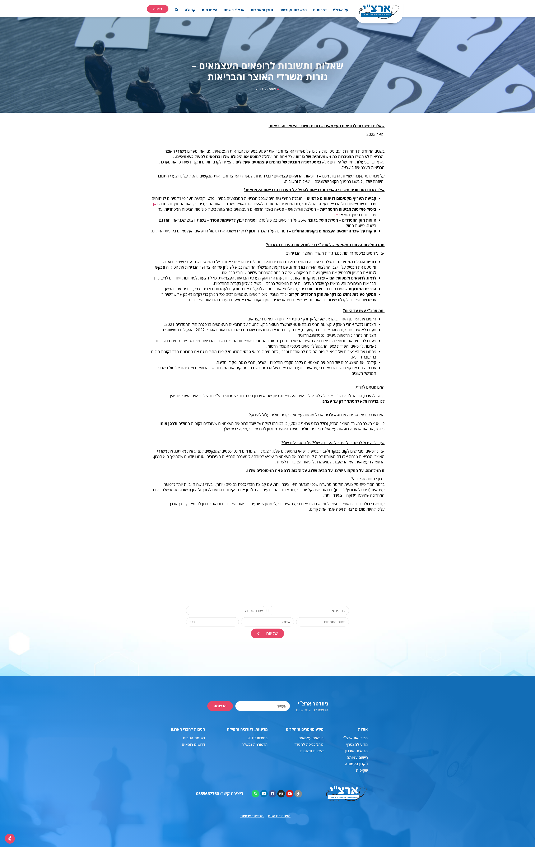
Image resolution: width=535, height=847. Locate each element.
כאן (155, 204)
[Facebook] (272, 793)
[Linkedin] (264, 793)
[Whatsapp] (255, 793)
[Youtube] (289, 793)
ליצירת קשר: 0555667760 (219, 793)
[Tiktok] (298, 793)
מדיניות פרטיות (252, 816)
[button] (340, 10)
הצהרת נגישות (279, 816)
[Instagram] (281, 793)
